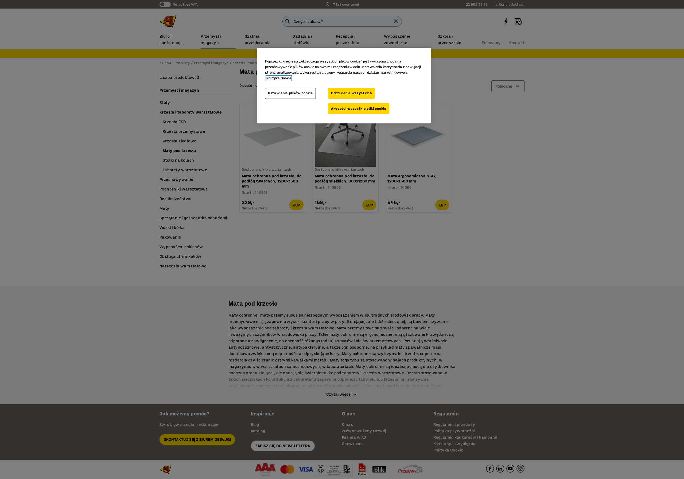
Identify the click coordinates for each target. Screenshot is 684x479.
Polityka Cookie (278, 78)
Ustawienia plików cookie (290, 93)
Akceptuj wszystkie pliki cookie (358, 108)
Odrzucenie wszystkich (351, 93)
